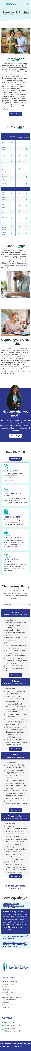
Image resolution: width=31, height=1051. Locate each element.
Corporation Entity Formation (12, 997)
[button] (15, 905)
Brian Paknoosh (18, 1046)
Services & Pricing (8, 984)
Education (5, 989)
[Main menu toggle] (27, 4)
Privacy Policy (6, 1002)
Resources (5, 987)
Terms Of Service (8, 1005)
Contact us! (15, 888)
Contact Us (5, 1007)
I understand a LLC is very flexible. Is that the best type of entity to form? (15, 944)
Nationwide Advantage (9, 982)
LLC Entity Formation (9, 1000)
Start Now (5, 994)
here (13, 927)
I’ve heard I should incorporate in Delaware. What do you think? (13, 906)
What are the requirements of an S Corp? (14, 937)
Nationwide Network (9, 992)
